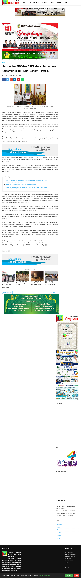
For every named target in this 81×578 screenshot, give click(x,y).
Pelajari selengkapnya (44, 575)
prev (56, 447)
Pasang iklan (68, 558)
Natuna (59, 535)
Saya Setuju (69, 575)
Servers (67, 565)
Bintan (58, 527)
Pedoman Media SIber (70, 554)
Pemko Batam (44, 2)
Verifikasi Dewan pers (70, 556)
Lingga (59, 532)
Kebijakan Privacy (69, 560)
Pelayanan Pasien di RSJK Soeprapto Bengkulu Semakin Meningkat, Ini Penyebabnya (65, 515)
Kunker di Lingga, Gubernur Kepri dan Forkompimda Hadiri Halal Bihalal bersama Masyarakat (26, 188)
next (57, 447)
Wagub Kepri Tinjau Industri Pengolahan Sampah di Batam (21, 184)
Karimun (59, 530)
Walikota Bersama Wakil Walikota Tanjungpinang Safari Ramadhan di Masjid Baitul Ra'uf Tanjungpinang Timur (26, 181)
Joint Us (67, 567)
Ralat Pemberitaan (60, 503)
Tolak (76, 575)
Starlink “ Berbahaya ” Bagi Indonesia (65, 510)
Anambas (59, 524)
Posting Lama (53, 292)
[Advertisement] (67, 486)
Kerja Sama (67, 563)
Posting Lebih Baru (7, 292)
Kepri (29, 2)
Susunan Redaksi (69, 552)
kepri (4, 62)
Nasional (35, 2)
